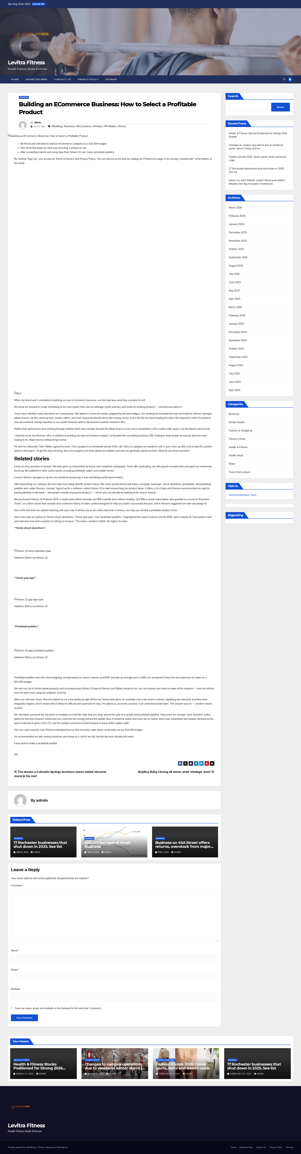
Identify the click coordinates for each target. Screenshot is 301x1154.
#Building (57, 126)
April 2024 (234, 390)
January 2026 (236, 224)
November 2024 (238, 340)
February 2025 (237, 315)
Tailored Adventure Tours (242, 495)
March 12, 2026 (25, 1074)
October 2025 (236, 249)
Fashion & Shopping (240, 430)
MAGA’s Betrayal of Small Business (107, 844)
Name (15, 950)
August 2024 (236, 365)
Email (15, 969)
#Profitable (110, 126)
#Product (98, 126)
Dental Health (237, 422)
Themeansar (61, 1147)
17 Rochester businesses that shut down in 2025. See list (40, 844)
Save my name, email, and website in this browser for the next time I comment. (58, 1008)
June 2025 (235, 282)
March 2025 (235, 307)
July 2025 (234, 274)
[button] (284, 79)
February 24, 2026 (241, 1074)
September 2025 (238, 257)
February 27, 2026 (170, 1074)
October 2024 (236, 348)
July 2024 (234, 373)
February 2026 (237, 216)
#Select (121, 126)
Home (15, 79)
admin (37, 122)
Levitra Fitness (26, 62)
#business (69, 126)
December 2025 (238, 232)
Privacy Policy (88, 79)
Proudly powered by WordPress (22, 1147)
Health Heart (236, 455)
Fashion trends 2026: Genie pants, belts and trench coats (183, 1066)
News (232, 463)
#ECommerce (84, 126)
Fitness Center (237, 439)
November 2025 (238, 240)
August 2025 (236, 265)
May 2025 (234, 290)
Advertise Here (36, 79)
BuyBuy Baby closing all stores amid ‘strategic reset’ (174, 771)
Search (233, 96)
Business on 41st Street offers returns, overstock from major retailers (183, 846)
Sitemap (111, 79)
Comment (17, 885)
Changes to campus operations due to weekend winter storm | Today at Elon (113, 1068)
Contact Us (62, 79)
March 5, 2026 (96, 1074)
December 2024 (238, 332)
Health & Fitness (238, 447)
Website (15, 989)
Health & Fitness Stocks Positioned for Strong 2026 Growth (38, 1068)
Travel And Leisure (239, 472)
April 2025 (234, 299)
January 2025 (236, 323)
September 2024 (238, 357)
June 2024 (235, 382)
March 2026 (235, 207)
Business (24, 97)
